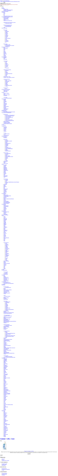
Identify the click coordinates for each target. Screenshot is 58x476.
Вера (4, 228)
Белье (4, 194)
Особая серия (6, 428)
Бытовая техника (6, 286)
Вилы (6, 331)
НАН (4, 229)
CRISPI (5, 99)
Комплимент (5, 427)
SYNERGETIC (6, 170)
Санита (5, 395)
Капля (5, 383)
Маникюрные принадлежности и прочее (10, 22)
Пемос (5, 261)
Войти (1, 0)
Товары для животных (5, 281)
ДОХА (6, 34)
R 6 (4, 15)
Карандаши (7, 302)
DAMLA (5, 220)
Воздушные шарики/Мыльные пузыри (9, 111)
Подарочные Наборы (5, 214)
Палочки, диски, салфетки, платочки (9, 77)
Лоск (4, 239)
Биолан (5, 235)
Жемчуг (5, 105)
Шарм (4, 192)
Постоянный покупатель (10, 1)
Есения (6, 180)
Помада (6, 72)
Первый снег (7, 254)
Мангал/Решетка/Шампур (7, 317)
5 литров (6, 179)
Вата (4, 275)
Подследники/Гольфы (7, 202)
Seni (4, 58)
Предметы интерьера (7, 263)
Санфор (5, 397)
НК (4, 187)
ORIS (4, 361)
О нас (3, 459)
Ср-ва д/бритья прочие (8, 85)
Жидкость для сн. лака (7, 76)
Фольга (5, 350)
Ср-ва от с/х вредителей (8, 119)
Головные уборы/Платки (7, 195)
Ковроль (5, 385)
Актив (5, 227)
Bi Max (5, 232)
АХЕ (6, 61)
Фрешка (5, 368)
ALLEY (6, 244)
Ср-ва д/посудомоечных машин (8, 404)
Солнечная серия (6, 135)
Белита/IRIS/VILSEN (7, 424)
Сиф (4, 401)
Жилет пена (7, 81)
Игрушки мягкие (6, 297)
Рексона (6, 65)
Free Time (5, 233)
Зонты (5, 19)
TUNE (5, 417)
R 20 (4, 13)
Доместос (5, 381)
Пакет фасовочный (8, 26)
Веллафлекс (5, 137)
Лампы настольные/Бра (8, 356)
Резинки (6, 307)
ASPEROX (5, 359)
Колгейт (5, 107)
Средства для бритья (7, 79)
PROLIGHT (5, 168)
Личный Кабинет (4, 473)
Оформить (1, 2)
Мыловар (5, 186)
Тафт (4, 162)
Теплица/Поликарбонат (7, 345)
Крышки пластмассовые (7, 10)
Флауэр (5, 209)
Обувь (5, 199)
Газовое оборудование (8, 325)
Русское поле (6, 430)
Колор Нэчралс (7, 155)
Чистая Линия (6, 434)
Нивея (6, 39)
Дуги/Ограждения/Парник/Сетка (10, 333)
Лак (6, 71)
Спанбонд (5, 342)
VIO (6, 181)
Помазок (6, 84)
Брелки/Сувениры (6, 17)
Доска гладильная (6, 290)
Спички (5, 343)
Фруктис (5, 432)
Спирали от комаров (7, 122)
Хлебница (5, 351)
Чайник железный (6, 352)
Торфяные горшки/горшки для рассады (9, 347)
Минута (5, 388)
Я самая (6, 36)
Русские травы (7, 46)
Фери (4, 407)
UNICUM (5, 372)
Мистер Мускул (6, 389)
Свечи (5, 338)
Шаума (5, 435)
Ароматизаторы (6, 206)
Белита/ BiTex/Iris (7, 38)
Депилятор (5, 127)
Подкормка (5, 95)
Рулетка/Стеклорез (8, 147)
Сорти (5, 265)
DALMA (6, 247)
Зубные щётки (4, 110)
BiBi (4, 47)
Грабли (6, 332)
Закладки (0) (4, 1)
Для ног (5, 129)
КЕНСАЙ (5, 367)
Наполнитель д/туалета (7, 282)
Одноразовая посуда (8, 25)
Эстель (6, 160)
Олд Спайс (7, 64)
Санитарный (5, 396)
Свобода (5, 190)
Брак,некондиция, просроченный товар (9, 357)
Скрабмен (5, 264)
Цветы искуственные (5, 11)
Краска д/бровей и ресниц (9, 156)
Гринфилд (5, 365)
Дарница (5, 419)
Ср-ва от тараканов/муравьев (9, 120)
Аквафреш (5, 103)
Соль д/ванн (5, 97)
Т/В (5, 88)
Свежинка (5, 399)
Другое (3, 92)
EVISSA (5, 165)
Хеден (5, 433)
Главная (1, 1)
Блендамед (5, 104)
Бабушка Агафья (7, 44)
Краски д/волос (6, 152)
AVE (4, 231)
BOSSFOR (5, 219)
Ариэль (5, 234)
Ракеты (5, 213)
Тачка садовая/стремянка (9, 148)
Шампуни (3, 410)
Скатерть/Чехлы (6, 280)
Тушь (6, 75)
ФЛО (6, 258)
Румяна (6, 74)
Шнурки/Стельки (6, 203)
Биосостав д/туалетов (7, 377)
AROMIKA (5, 358)
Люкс (4, 185)
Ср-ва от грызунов (8, 116)
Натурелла (5, 53)
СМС (3, 215)
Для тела (5, 131)
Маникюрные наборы (8, 23)
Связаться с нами (4, 463)
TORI (4, 226)
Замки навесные (7, 296)
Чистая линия (7, 133)
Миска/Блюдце (6, 319)
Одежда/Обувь (4, 193)
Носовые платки (6, 277)
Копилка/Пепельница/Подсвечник (9, 312)
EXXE (5, 100)
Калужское (5, 184)
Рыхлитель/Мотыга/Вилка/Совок (10, 335)
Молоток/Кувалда (8, 143)
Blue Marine (7, 31)
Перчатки (5, 322)
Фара (6, 158)
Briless (6, 245)
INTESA (5, 414)
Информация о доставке (5, 460)
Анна (4, 50)
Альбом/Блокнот (7, 301)
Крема (3, 125)
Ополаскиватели (6, 242)
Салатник (5, 337)
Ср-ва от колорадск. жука (9, 117)
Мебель (5, 318)
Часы (4, 27)
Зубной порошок (6, 106)
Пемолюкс (5, 391)
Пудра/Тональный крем (8, 73)
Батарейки (3, 12)
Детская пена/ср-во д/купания (9, 45)
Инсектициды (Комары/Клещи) (6, 112)
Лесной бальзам (6, 108)
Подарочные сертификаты (6, 469)
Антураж (5, 136)
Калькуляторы (6, 299)
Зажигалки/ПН (6, 18)
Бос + (4, 379)
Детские (5, 236)
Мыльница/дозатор (6, 320)
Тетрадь (6, 308)
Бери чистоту (6, 364)
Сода (4, 402)
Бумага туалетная (6, 90)
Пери (4, 49)
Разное (6, 306)
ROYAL (5, 172)
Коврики (5, 311)
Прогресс (5, 394)
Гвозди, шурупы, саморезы (8, 289)
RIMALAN (5, 169)
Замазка (5, 293)
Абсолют (5, 173)
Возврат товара (4, 464)
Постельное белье (6, 278)
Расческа (5, 329)
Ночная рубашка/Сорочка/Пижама (9, 198)
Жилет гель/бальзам (8, 80)
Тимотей (6, 66)
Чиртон (5, 210)
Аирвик (5, 207)
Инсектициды (6, 114)
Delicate (6, 32)
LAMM (5, 222)
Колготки (5, 197)
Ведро (5, 288)
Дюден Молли (6, 366)
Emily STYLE (6, 48)
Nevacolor (6, 154)
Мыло (3, 164)
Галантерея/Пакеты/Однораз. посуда (7, 16)
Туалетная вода (6, 87)
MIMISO (5, 57)
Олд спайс (6, 40)
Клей (6, 303)
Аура (6, 37)
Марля (5, 276)
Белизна (5, 376)
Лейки (5, 316)
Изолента (5, 298)
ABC (4, 216)
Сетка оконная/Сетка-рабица (8, 339)
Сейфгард (5, 191)
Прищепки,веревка (6, 326)
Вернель (6, 256)
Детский (5, 128)
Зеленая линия (6, 420)
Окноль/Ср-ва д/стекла (7, 390)
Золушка (5, 382)
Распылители (6, 328)
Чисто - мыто (6, 369)
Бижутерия (5, 59)
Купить (1, 455)
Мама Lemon (5, 387)
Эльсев (5, 436)
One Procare (5, 416)
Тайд (4, 266)
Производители (4, 468)
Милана (5, 52)
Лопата (6, 334)
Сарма (5, 398)
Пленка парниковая (6, 324)
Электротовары (6, 355)
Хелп (6, 183)
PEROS (5, 223)
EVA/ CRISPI (7, 248)
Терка (4, 346)
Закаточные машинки (7, 292)
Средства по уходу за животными (9, 283)
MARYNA (5, 167)
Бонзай (5, 378)
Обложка (6, 305)
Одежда (5, 200)
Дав (6, 62)
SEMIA (5, 224)
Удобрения (3, 284)
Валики (6, 141)
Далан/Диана (6, 175)
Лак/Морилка (6, 273)
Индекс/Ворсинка (6, 237)
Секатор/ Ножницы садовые (9, 336)
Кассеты (6, 82)
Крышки (3, 8)
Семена (3, 269)
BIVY (6, 30)
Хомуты (6, 140)
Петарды (5, 212)
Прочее (6, 182)
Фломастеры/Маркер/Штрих (9, 309)
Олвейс (5, 55)
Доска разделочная (6, 291)
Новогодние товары (7, 94)
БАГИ (5, 375)
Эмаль (6, 272)
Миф (4, 240)
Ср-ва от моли (7, 118)
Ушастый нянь (6, 406)
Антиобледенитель (8, 287)
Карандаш (6, 70)
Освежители (4, 204)
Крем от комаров (6, 121)
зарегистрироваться (6, 0)
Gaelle (6, 250)
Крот (4, 386)
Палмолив (6, 41)
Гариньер (5, 126)
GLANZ (6, 249)
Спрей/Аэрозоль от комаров (8, 123)
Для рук (5, 130)
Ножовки (6, 144)
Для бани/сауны (6, 196)
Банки (3, 7)
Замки (5, 295)
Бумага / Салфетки (6, 93)
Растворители (6, 274)
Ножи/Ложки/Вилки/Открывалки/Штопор (10, 321)
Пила (6, 146)
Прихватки (5, 279)
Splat (4, 102)
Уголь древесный (6, 348)
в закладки (29, 453)
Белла (4, 51)
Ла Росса (5, 421)
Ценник (6, 310)
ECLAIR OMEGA (8, 153)
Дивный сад (5, 176)
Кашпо (3, 124)
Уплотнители (6, 349)
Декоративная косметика (7, 69)
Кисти (6, 142)
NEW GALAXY (6, 205)
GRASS (5, 221)
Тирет (4, 405)
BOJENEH (5, 218)
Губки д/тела (5, 91)
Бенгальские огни (6, 211)
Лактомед (6, 35)
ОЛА (4, 54)
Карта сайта (3, 465)
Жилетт (6, 63)
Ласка (4, 238)
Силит (5, 400)
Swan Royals (5, 363)
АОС (4, 373)
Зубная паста (4, 98)
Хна (6, 159)
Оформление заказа (17, 1)
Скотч (4, 341)
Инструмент (5, 139)
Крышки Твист (6, 9)
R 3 (4, 14)
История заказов (4, 474)
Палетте (6, 157)
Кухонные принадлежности (8, 313)
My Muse (6, 33)
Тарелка (5, 344)
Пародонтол (5, 109)
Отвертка (6, 145)
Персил (5, 262)
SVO (4, 225)
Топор (6, 149)
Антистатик (5, 374)
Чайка (4, 268)
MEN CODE (5, 415)
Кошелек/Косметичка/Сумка (8, 20)
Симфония (5, 208)
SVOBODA (5, 423)
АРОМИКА (7, 253)
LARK (5, 166)
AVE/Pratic (6, 255)
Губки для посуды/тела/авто (6, 89)
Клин (4, 384)
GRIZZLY (5, 360)
